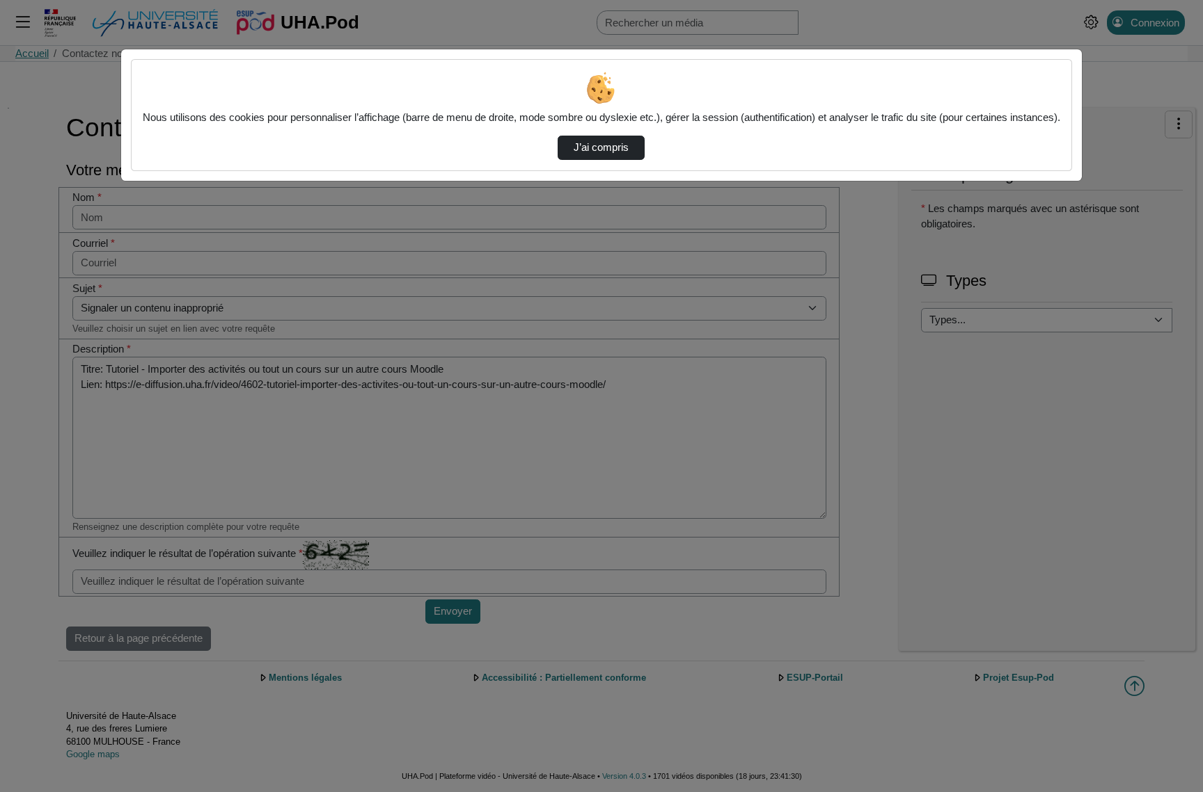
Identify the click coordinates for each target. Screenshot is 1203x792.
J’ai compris (601, 147)
